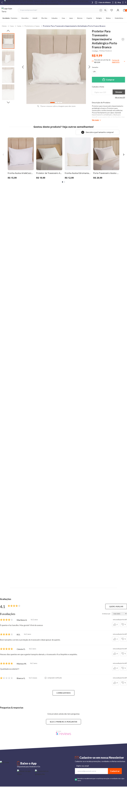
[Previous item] (1, 2)
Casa (12, 26)
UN (94, 71)
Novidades (6, 18)
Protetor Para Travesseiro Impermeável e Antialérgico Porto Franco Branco (74, 26)
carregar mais (63, 693)
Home (4, 26)
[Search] (105, 10)
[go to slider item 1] (8, 58)
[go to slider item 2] (8, 75)
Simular (118, 92)
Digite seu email (82, 766)
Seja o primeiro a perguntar (63, 722)
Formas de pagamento (115, 61)
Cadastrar (115, 771)
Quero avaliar (116, 606)
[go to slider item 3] (8, 92)
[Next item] (92, 2)
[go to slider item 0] (8, 41)
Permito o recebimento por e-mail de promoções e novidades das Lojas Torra (100, 779)
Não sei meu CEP (120, 97)
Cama (19, 26)
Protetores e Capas (32, 26)
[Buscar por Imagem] (101, 10)
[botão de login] (118, 10)
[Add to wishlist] (123, 39)
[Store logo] (8, 10)
